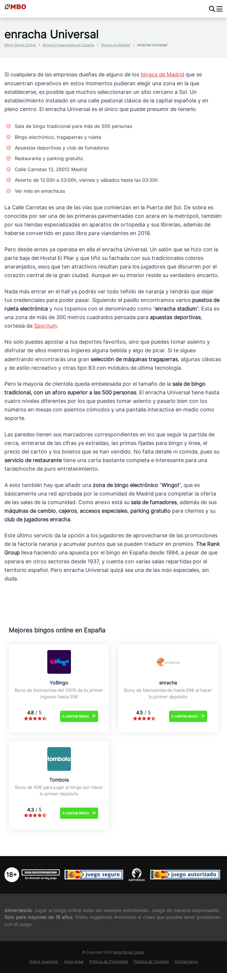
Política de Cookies (151, 961)
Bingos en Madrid (115, 45)
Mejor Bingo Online (20, 45)
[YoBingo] (59, 672)
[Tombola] (59, 769)
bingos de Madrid (162, 74)
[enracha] (168, 672)
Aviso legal (73, 961)
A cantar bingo (75, 716)
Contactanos (186, 961)
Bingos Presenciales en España (68, 45)
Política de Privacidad (108, 961)
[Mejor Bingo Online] (28, 6)
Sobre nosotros (43, 961)
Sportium (45, 326)
